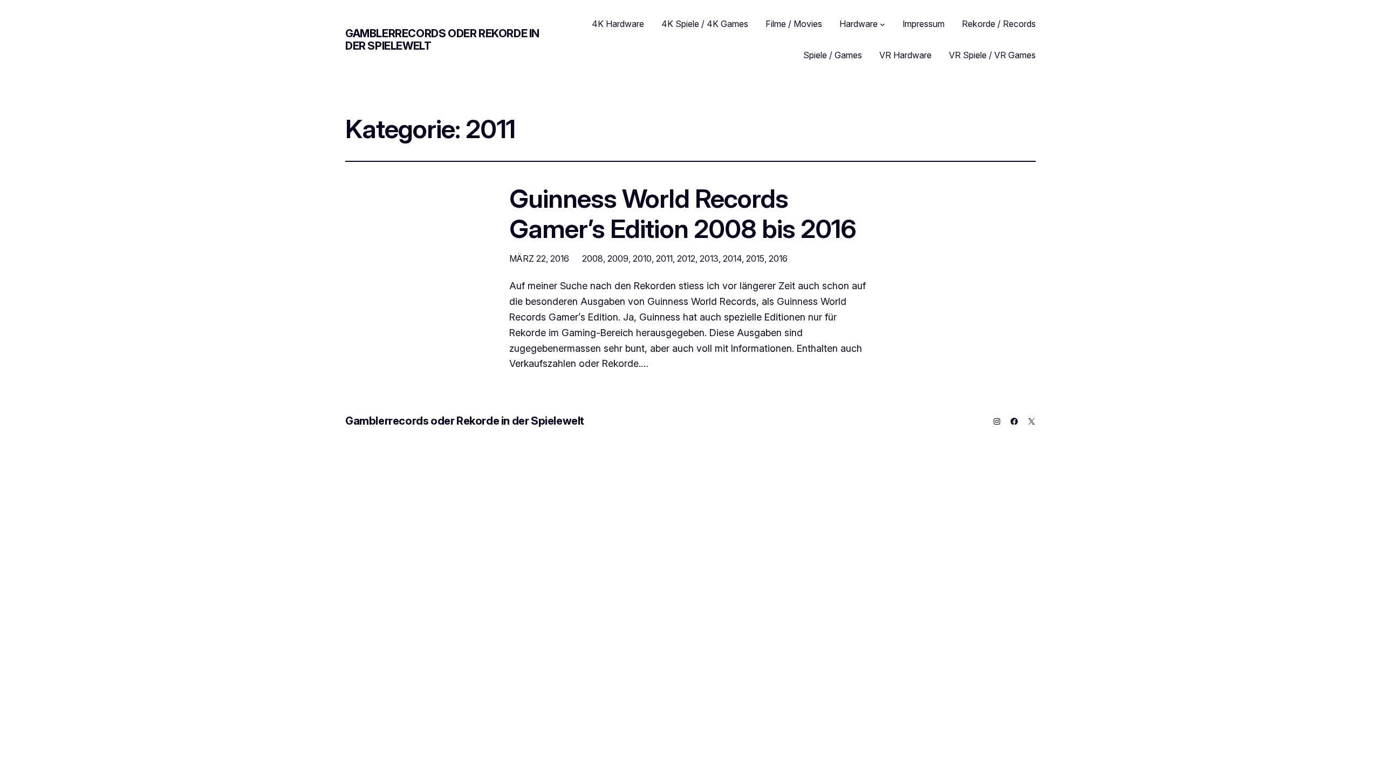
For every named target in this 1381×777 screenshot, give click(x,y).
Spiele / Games (832, 55)
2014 (732, 258)
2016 (778, 258)
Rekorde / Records (999, 23)
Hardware (858, 23)
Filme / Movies (793, 23)
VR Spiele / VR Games (992, 55)
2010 (642, 258)
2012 (686, 258)
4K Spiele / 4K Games (704, 23)
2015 (755, 258)
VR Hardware (905, 55)
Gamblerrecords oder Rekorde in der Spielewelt (442, 39)
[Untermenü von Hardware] (882, 24)
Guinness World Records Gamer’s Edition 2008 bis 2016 (682, 213)
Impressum (924, 23)
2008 (592, 258)
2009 (617, 258)
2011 (664, 258)
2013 (709, 258)
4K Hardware (618, 23)
